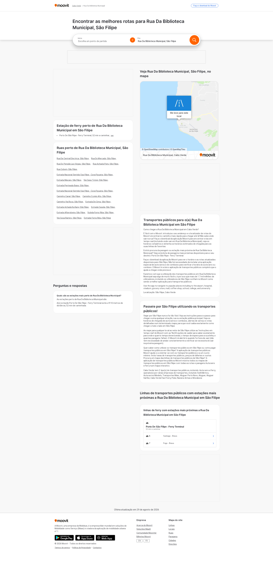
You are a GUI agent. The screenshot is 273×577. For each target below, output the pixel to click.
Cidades (172, 540)
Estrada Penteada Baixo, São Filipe (73, 185)
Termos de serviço (62, 548)
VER (112, 135)
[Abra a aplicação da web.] (105, 538)
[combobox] (103, 41)
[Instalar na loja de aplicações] (84, 538)
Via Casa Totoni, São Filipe (96, 180)
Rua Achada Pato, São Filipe (105, 164)
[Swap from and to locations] (132, 40)
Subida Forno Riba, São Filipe (100, 212)
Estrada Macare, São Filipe (69, 180)
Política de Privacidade (81, 548)
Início (80, 38)
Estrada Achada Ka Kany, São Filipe (73, 207)
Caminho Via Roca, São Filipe (70, 202)
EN (139, 541)
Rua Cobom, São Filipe (67, 169)
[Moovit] (62, 5)
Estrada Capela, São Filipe (103, 207)
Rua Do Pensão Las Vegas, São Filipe (73, 164)
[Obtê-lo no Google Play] (64, 538)
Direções (173, 544)
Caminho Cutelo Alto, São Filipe (97, 196)
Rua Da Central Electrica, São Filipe (73, 158)
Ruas (171, 533)
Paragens (173, 536)
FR (146, 541)
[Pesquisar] (194, 40)
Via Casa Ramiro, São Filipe (69, 218)
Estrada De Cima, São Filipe (97, 202)
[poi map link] (179, 120)
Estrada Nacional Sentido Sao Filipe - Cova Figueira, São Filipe (85, 175)
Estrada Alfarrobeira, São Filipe (71, 212)
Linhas (172, 525)
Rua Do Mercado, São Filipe (103, 158)
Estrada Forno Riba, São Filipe (97, 218)
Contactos (97, 548)
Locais (172, 529)
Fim (138, 38)
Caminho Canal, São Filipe (68, 196)
